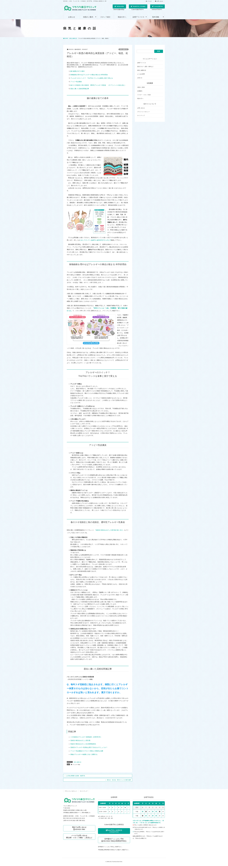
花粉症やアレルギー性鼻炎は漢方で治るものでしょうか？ (88, 747)
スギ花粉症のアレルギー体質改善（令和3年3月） (86, 737)
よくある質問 (141, 74)
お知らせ (139, 77)
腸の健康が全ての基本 (77, 71)
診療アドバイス (141, 62)
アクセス (149, 1)
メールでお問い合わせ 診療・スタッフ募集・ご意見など (80, 837)
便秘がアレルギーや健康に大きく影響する (83, 754)
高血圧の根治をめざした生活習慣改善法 (83, 744)
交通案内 (139, 91)
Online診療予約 (158, 6)
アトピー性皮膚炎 (76, 81)
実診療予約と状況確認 (139, 6)
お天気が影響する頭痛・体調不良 (75, 775)
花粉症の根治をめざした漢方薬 (80, 740)
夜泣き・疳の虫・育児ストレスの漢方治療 (119, 780)
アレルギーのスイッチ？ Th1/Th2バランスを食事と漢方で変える (91, 78)
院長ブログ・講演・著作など (145, 66)
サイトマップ (141, 115)
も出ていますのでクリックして (101, 240)
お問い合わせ (160, 1)
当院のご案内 (141, 87)
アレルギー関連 (76, 764)
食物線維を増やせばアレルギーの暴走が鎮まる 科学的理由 (89, 74)
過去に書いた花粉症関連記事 (79, 88)
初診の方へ (140, 98)
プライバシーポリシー (143, 111)
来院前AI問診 (120, 6)
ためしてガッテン (85, 240)
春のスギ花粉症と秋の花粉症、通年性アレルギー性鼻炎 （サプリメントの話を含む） (98, 85)
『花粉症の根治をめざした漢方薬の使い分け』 (109, 530)
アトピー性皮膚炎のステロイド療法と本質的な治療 (86, 751)
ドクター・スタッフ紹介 (144, 94)
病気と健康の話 (123, 49)
